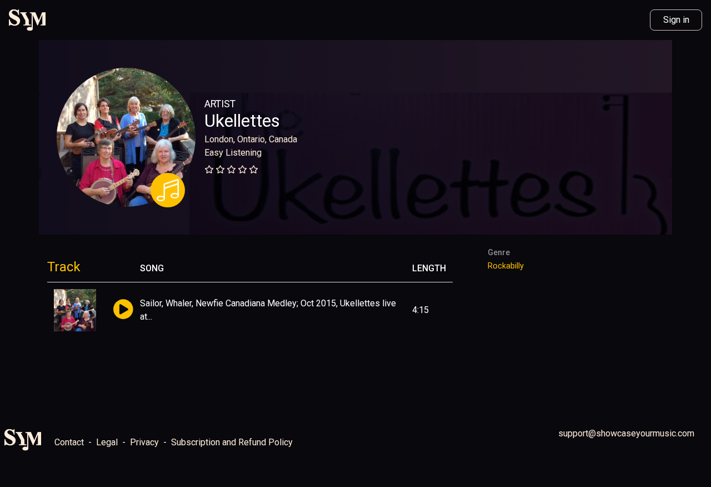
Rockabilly (506, 266)
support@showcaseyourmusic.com (626, 433)
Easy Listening (233, 152)
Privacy (144, 442)
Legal (107, 442)
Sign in (676, 19)
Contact (69, 442)
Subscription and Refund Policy (232, 442)
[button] (123, 310)
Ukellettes (242, 120)
